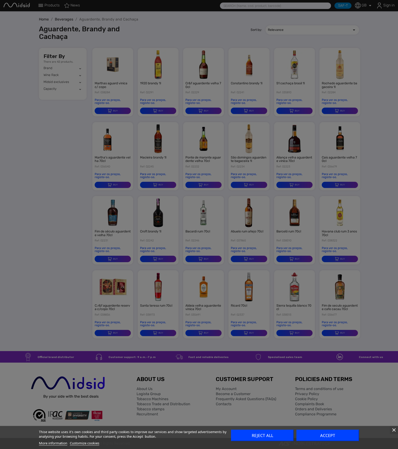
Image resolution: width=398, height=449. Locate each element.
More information (53, 443)
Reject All (262, 435)
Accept (327, 435)
